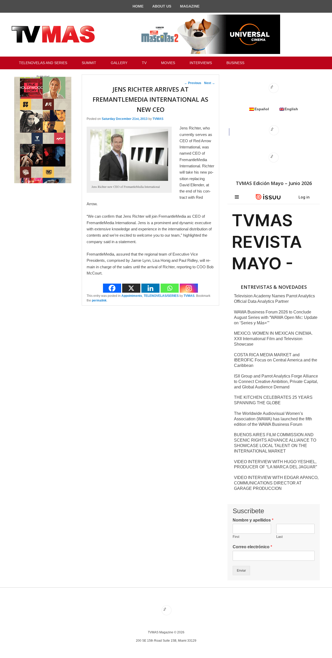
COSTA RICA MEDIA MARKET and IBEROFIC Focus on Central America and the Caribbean (275, 360)
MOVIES (168, 63)
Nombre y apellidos (253, 520)
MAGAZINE (189, 6)
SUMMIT (89, 63)
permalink (99, 300)
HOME (138, 6)
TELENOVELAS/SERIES (161, 296)
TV (144, 63)
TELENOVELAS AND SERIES (43, 63)
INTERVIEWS (201, 63)
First (236, 537)
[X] (131, 288)
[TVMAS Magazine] (53, 34)
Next (209, 83)
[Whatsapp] (170, 288)
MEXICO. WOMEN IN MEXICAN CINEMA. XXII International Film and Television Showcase (273, 338)
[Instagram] (189, 288)
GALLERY (119, 63)
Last (279, 537)
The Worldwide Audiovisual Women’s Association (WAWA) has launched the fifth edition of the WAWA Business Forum (273, 419)
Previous (192, 83)
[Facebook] (112, 288)
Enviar (241, 570)
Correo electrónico (252, 547)
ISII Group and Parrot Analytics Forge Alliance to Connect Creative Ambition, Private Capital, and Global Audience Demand (276, 381)
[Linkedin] (150, 288)
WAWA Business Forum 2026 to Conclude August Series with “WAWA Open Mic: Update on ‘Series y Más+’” (275, 317)
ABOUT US (161, 6)
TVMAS (158, 119)
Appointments (131, 296)
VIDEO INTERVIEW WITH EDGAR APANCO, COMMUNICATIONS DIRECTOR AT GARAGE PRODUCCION (276, 483)
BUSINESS (235, 63)
